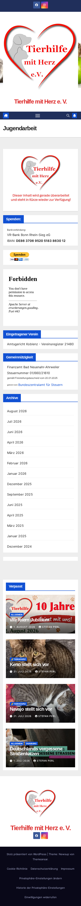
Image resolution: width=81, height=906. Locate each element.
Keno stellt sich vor (29, 664)
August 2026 (17, 411)
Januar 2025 (16, 536)
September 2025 (20, 494)
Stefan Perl (51, 626)
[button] (68, 115)
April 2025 (15, 515)
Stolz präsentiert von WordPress (27, 854)
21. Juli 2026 (23, 716)
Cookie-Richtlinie (17, 868)
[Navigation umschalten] (37, 115)
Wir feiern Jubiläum (29, 619)
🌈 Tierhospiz (18, 659)
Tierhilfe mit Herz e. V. (40, 101)
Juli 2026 (14, 421)
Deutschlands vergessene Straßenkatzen (36, 751)
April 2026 (15, 442)
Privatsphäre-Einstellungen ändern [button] (40, 878)
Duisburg (31, 743)
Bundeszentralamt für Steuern (40, 385)
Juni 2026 (14, 432)
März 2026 (15, 453)
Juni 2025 (14, 505)
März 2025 (15, 526)
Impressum (67, 868)
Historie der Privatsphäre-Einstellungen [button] (40, 887)
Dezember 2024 (19, 546)
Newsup (64, 854)
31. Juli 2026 (23, 671)
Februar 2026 (17, 463)
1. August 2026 (25, 626)
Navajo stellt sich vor (31, 709)
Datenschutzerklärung (44, 868)
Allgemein (16, 614)
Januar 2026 (16, 473)
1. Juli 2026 (22, 760)
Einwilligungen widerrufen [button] (41, 897)
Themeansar (40, 859)
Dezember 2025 (19, 484)
